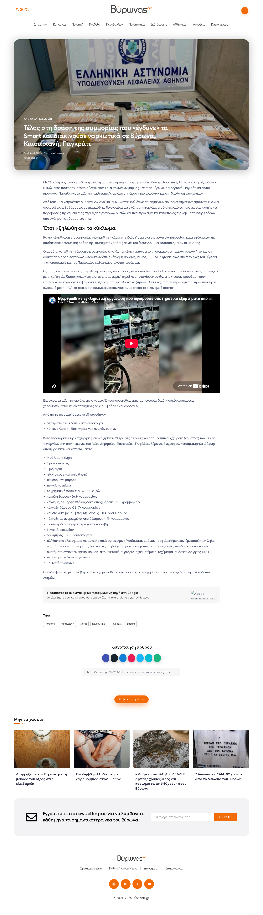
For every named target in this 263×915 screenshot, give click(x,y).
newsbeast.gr (31, 157)
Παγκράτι (116, 623)
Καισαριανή (67, 623)
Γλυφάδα (50, 623)
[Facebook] (114, 884)
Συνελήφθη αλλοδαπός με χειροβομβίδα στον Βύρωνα (99, 776)
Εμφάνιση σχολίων (131, 699)
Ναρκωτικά (98, 623)
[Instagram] (126, 884)
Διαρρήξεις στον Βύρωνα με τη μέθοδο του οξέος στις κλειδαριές (41, 779)
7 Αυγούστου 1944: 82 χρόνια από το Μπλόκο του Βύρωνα (218, 776)
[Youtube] (149, 884)
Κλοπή (83, 623)
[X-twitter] (137, 884)
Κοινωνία (45, 119)
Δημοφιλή (30, 119)
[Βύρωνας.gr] (131, 10)
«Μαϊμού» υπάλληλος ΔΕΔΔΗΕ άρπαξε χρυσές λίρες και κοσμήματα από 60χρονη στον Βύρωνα (160, 781)
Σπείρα (131, 623)
